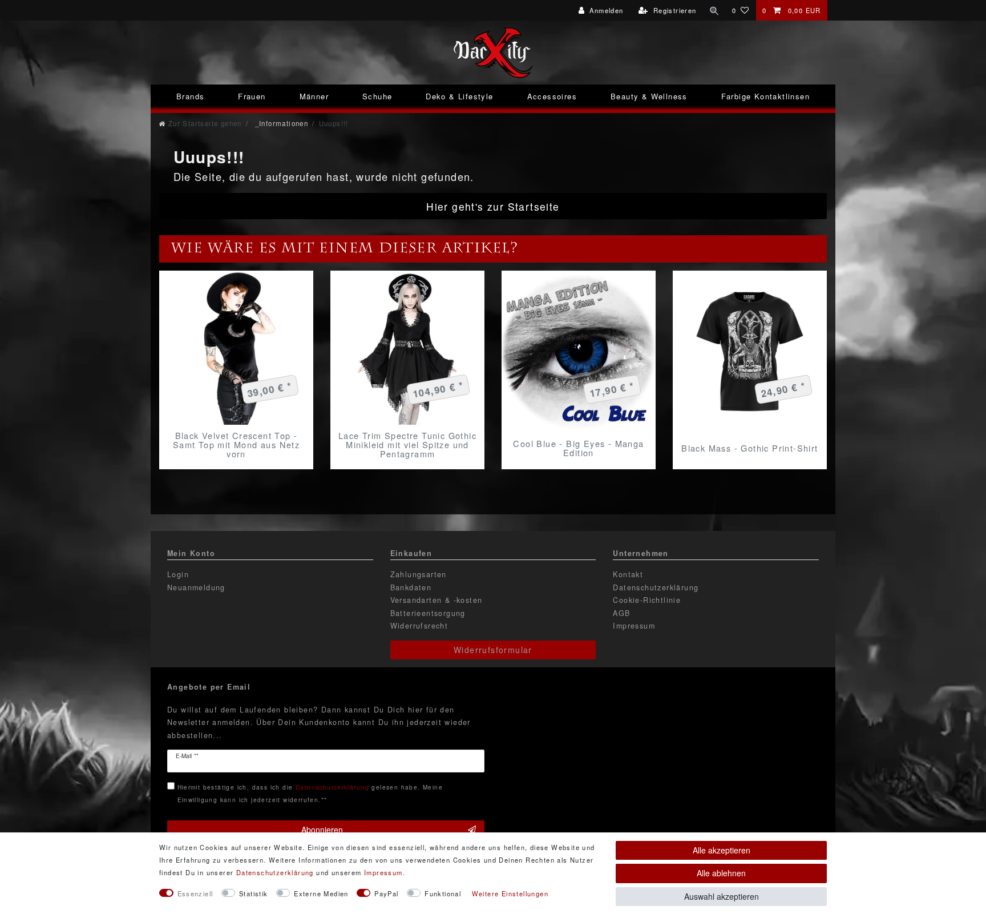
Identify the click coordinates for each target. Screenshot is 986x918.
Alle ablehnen (721, 873)
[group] (236, 348)
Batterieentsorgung (428, 613)
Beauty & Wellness (649, 96)
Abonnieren (322, 829)
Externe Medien (321, 893)
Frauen (251, 96)
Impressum (634, 626)
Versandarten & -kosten (436, 600)
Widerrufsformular (493, 649)
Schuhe (377, 96)
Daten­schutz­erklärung (275, 872)
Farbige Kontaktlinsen (765, 96)
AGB (621, 613)
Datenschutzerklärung (655, 587)
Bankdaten (411, 587)
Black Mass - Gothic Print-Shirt (749, 448)
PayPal (386, 893)
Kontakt (628, 574)
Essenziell (195, 893)
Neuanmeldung (196, 587)
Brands (190, 96)
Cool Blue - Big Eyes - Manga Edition (578, 448)
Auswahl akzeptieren (721, 896)
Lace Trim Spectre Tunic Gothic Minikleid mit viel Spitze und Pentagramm (407, 444)
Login (178, 574)
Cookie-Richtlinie (647, 600)
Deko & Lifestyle (459, 96)
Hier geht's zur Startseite (492, 206)
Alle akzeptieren (721, 850)
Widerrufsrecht (419, 626)
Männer (314, 96)
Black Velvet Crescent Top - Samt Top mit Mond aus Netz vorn (236, 444)
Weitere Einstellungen (510, 893)
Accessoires (552, 96)
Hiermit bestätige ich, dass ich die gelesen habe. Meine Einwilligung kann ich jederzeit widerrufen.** (310, 793)
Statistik (253, 893)
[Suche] (714, 10)
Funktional (443, 893)
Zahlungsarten (418, 574)
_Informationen (280, 123)
